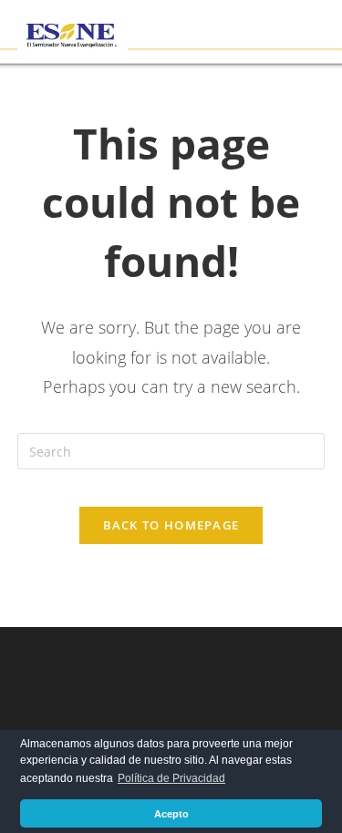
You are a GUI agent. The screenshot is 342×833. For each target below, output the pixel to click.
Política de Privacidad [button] (171, 778)
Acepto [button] (171, 813)
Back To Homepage (171, 525)
